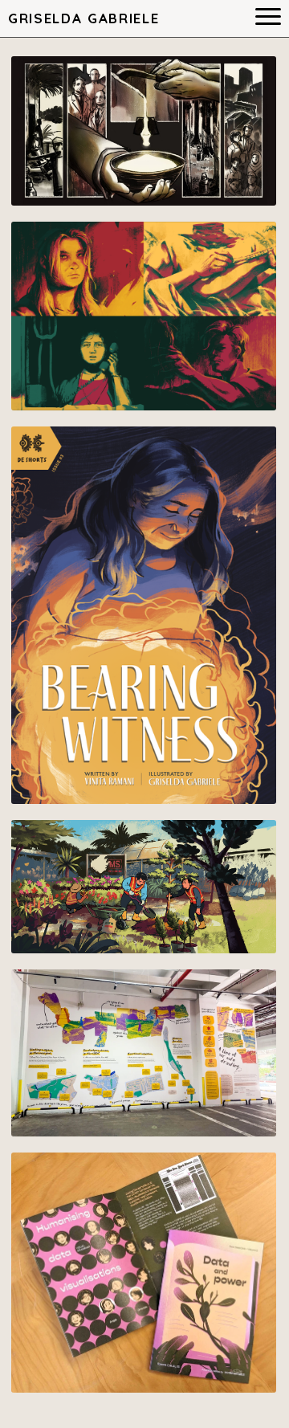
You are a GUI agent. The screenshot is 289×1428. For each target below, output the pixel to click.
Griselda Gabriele (83, 18)
